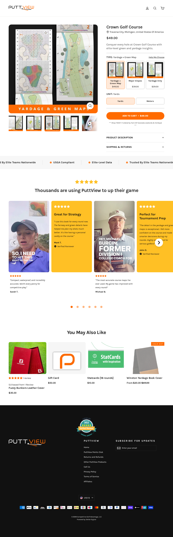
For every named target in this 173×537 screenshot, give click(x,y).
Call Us (87, 467)
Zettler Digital (91, 519)
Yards (120, 101)
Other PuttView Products (95, 462)
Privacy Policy (90, 471)
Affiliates (88, 481)
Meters (150, 101)
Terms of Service (91, 476)
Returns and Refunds (93, 457)
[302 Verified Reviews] (86, 437)
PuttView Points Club (93, 452)
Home (86, 447)
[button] (72, 307)
